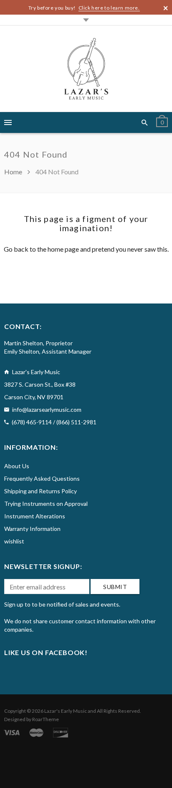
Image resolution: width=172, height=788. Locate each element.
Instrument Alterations (34, 516)
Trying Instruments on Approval (46, 503)
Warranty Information (32, 528)
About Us (16, 465)
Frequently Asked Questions (42, 478)
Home (13, 172)
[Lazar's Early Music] (86, 68)
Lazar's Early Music (65, 711)
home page (63, 249)
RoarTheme (45, 719)
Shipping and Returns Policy (40, 491)
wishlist (14, 541)
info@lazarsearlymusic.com (46, 409)
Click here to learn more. (109, 8)
